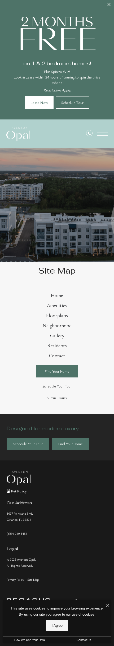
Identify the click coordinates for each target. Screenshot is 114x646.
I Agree (57, 625)
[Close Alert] (109, 6)
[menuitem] (57, 295)
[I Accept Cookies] (107, 605)
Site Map (33, 579)
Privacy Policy (15, 579)
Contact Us (84, 640)
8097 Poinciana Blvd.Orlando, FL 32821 (20, 516)
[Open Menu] (102, 134)
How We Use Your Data (29, 640)
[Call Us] (89, 134)
